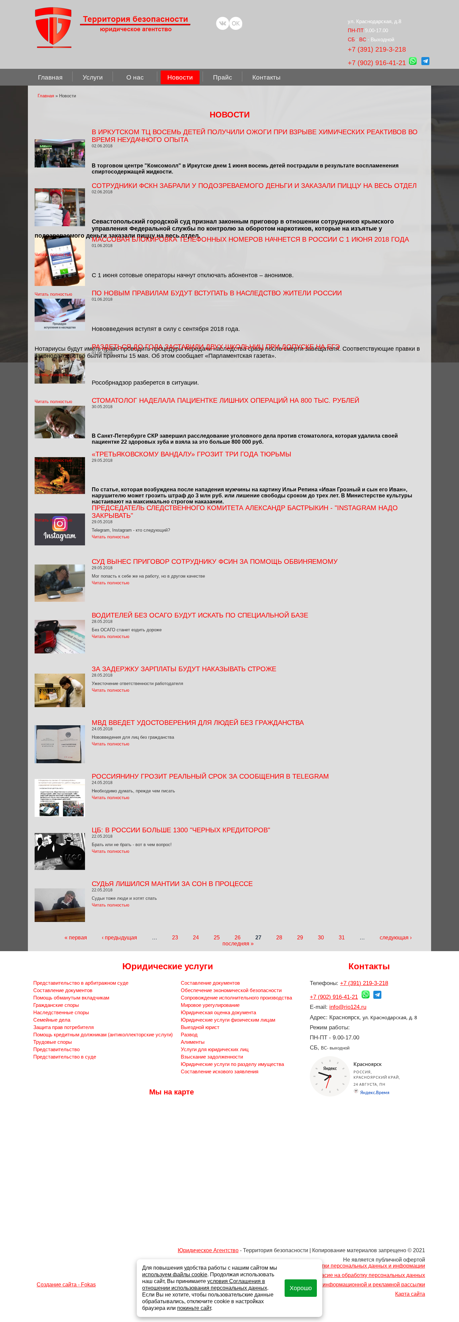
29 (300, 937)
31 (342, 937)
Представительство (56, 1049)
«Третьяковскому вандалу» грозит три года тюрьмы (191, 454)
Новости (180, 77)
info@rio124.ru (347, 1007)
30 (321, 937)
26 (238, 937)
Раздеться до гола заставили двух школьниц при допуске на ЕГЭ (216, 346)
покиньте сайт (194, 1308)
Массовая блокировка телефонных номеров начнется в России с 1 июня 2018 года (250, 239)
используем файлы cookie (174, 1274)
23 (175, 937)
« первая (76, 937)
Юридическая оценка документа (218, 1012)
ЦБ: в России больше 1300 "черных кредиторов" (181, 830)
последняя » (238, 943)
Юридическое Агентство (208, 1250)
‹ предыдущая (119, 937)
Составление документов (62, 990)
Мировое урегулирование (210, 1005)
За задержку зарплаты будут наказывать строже (184, 669)
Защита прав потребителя (63, 1027)
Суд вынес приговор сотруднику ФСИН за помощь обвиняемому (215, 561)
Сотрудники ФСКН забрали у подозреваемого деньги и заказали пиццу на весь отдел (254, 185)
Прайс (222, 77)
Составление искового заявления (219, 1071)
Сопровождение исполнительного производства (236, 997)
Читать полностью (53, 190)
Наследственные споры (61, 1012)
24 (196, 937)
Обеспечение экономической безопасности (231, 990)
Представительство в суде (64, 1057)
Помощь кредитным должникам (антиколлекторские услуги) (103, 1034)
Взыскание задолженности (212, 1057)
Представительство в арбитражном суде (80, 983)
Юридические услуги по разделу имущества (232, 1064)
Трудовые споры (52, 1042)
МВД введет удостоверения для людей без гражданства (198, 722)
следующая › (396, 937)
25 (217, 937)
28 (279, 937)
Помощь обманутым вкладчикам (71, 997)
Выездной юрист (200, 1027)
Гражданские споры (56, 1005)
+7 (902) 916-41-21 (377, 62)
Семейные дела (51, 1020)
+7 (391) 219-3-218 (377, 49)
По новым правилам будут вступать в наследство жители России (217, 293)
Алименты (193, 1042)
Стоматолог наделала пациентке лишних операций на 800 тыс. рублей (225, 400)
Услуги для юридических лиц (215, 1049)
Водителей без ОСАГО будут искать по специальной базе (200, 615)
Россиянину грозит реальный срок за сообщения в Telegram (210, 776)
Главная (50, 77)
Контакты (266, 77)
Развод (189, 1034)
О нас (135, 77)
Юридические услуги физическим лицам (228, 1020)
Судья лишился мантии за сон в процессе (172, 883)
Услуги (93, 77)
